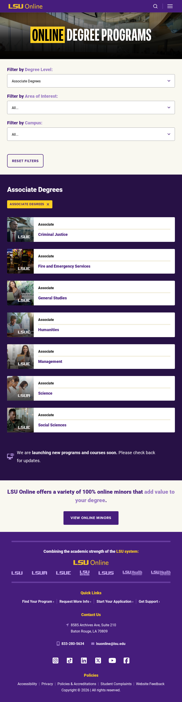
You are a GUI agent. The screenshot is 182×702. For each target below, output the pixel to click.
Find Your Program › (38, 601)
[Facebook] (126, 660)
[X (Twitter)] (98, 660)
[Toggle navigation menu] (170, 6)
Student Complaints (116, 683)
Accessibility (27, 683)
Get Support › (149, 601)
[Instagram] (55, 660)
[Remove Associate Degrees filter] (48, 204)
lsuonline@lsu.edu (110, 643)
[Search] (155, 6)
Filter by (30, 69)
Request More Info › (75, 601)
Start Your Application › (115, 601)
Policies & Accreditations (76, 683)
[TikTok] (70, 660)
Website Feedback (150, 683)
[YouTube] (112, 660)
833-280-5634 (72, 643)
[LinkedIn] (84, 660)
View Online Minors (91, 517)
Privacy (47, 683)
